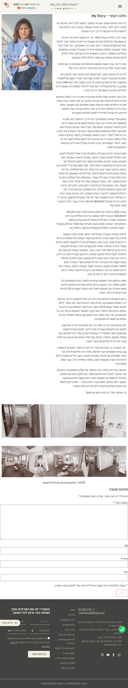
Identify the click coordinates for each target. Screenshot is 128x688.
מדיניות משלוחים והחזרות (66, 641)
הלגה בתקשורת (67, 620)
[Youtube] (108, 654)
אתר (125, 572)
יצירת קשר (69, 630)
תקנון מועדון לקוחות (65, 648)
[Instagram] (102, 654)
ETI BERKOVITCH (73, 684)
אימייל (124, 558)
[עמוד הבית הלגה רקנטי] (64, 6)
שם (126, 545)
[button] (120, 6)
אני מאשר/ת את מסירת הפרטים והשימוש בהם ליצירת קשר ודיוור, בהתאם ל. (29, 642)
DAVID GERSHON (48, 684)
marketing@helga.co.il (91, 612)
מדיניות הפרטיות (67, 635)
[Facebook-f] (113, 654)
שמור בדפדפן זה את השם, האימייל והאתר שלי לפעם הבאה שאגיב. (89, 585)
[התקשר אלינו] (122, 629)
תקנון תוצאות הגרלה (65, 658)
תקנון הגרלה (69, 653)
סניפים (71, 615)
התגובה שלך (120, 503)
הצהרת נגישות (68, 668)
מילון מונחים (69, 625)
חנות (72, 610)
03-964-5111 (85, 609)
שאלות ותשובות (67, 663)
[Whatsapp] (119, 654)
